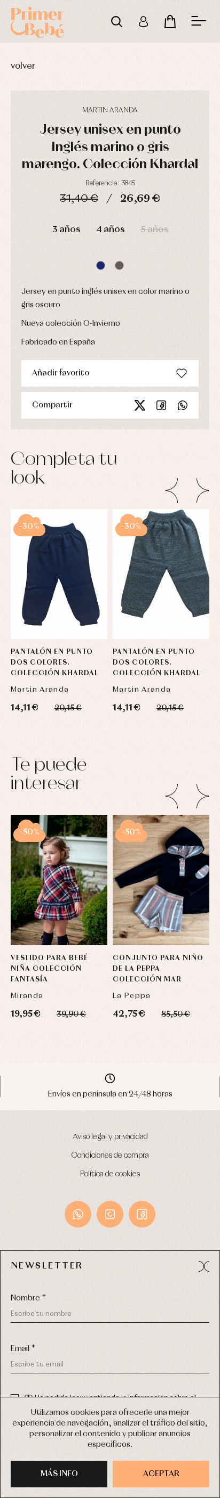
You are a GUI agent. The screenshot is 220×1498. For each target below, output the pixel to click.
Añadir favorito (60, 373)
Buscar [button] (116, 21)
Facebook (161, 405)
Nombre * (28, 1298)
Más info (59, 1474)
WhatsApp (78, 1214)
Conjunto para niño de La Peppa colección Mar (158, 969)
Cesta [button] (170, 21)
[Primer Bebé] (37, 21)
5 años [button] (154, 229)
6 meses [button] (59, 556)
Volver (23, 66)
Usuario (143, 21)
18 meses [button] (59, 862)
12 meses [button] (59, 836)
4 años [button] (110, 229)
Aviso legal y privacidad (110, 1137)
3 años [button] (66, 229)
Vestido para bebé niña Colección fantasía (49, 969)
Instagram (110, 1214)
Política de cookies (110, 1174)
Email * (23, 1349)
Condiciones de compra (110, 1155)
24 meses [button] (59, 889)
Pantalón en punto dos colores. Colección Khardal (55, 663)
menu (198, 21)
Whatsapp (182, 405)
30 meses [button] (59, 916)
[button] (100, 265)
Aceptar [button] (161, 1474)
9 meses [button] (59, 583)
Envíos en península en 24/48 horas (110, 1094)
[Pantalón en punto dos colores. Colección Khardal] (161, 574)
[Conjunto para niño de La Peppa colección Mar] (161, 880)
